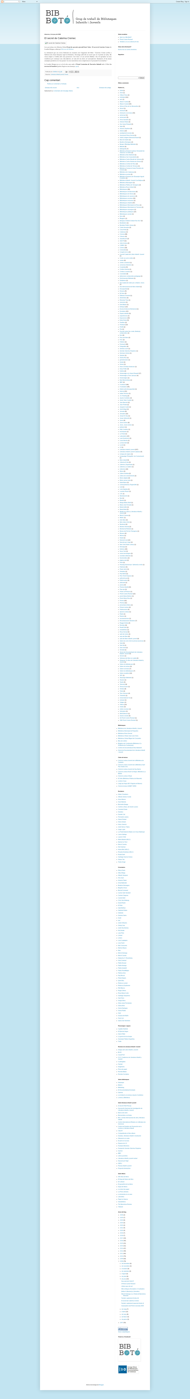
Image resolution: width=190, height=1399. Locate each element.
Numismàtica (124, 558)
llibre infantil (123, 460)
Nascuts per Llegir (125, 542)
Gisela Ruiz (123, 357)
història (122, 371)
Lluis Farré (121, 943)
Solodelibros (122, 1202)
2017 (121, 1238)
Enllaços (122, 307)
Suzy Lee (121, 1018)
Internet (122, 391)
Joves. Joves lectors (126, 425)
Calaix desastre (124, 227)
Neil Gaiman (122, 847)
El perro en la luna (123, 1141)
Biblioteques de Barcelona (128, 191)
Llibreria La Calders (126, 467)
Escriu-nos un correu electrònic (127, 49)
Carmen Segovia (123, 895)
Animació (122, 110)
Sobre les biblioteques (126, 671)
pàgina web (123, 560)
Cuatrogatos (121, 1061)
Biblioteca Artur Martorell (127, 155)
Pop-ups (122, 589)
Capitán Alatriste (123, 1029)
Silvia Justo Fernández (125, 1003)
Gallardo (120, 913)
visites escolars (124, 709)
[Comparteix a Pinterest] (78, 72)
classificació (123, 238)
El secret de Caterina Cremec (130, 1301)
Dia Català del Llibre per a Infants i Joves (132, 283)
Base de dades (124, 140)
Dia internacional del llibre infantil (130, 286)
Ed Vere (122, 293)
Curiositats (123, 274)
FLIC (121, 340)
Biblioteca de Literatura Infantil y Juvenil (130, 728)
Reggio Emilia (124, 623)
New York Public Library (127, 544)
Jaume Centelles (125, 398)
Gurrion (120, 1151)
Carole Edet (121, 898)
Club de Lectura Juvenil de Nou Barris (129, 769)
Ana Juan (121, 878)
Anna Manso (122, 799)
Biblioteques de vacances (127, 196)
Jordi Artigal (123, 409)
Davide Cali (121, 814)
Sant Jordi (123, 647)
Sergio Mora (121, 1000)
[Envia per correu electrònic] (70, 72)
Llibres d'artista (124, 473)
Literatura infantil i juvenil (57, 74)
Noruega (122, 547)
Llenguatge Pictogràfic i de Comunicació (132, 456)
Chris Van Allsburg (123, 900)
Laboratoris (123, 436)
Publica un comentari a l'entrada (56, 84)
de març (124, 1314)
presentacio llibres (125, 605)
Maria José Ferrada (125, 505)
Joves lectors (124, 422)
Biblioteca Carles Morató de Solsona (131, 159)
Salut (121, 643)
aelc (121, 99)
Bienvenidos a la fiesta (125, 1115)
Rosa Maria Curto (123, 993)
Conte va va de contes (126, 258)
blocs (121, 216)
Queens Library (124, 612)
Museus (122, 533)
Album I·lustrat (124, 102)
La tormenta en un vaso (125, 1194)
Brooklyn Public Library (127, 225)
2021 (121, 1228)
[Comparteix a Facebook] (76, 72)
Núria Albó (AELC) (123, 849)
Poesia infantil (124, 587)
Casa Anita (123, 229)
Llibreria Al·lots (124, 462)
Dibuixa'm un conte (124, 1138)
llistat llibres (123, 482)
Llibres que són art (126, 1286)
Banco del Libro (123, 1113)
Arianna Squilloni (125, 128)
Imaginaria (121, 1066)
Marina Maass (122, 948)
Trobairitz (122, 695)
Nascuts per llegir (123, 1161)
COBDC (122, 245)
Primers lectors (124, 607)
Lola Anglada (124, 489)
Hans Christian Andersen (127, 366)
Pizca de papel (122, 1069)
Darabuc (120, 812)
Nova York (123, 551)
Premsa (122, 603)
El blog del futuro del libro (125, 1179)
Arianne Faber (122, 880)
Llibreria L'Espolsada (126, 464)
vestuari (122, 700)
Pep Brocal (121, 975)
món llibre (123, 520)
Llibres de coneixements (127, 476)
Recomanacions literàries (127, 620)
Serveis (122, 656)
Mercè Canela (124, 515)
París (121, 562)
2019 (121, 1233)
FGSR (121, 327)
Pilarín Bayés (122, 978)
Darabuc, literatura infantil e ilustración (129, 1136)
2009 (121, 1258)
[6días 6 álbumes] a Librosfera (130, 1291)
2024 (121, 1220)
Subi (119, 1013)
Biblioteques (123, 189)
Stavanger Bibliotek (125, 677)
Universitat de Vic (125, 698)
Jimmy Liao (121, 925)
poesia (122, 585)
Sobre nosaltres (124, 673)
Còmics (122, 247)
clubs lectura (123, 243)
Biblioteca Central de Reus (128, 164)
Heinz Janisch (122, 824)
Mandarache (123, 496)
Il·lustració (123, 384)
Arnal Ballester (122, 883)
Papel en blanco (123, 1199)
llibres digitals (124, 478)
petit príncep (123, 578)
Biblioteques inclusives (126, 200)
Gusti (119, 918)
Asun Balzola (122, 802)
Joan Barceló (124, 402)
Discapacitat (123, 289)
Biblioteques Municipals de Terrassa (130, 207)
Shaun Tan (121, 859)
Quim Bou (121, 980)
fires (121, 335)
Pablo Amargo (122, 965)
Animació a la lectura (126, 113)
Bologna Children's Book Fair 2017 (130, 221)
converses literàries (125, 265)
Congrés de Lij (124, 252)
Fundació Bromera (123, 1146)
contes (122, 260)
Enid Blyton (123, 304)
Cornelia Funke (122, 809)
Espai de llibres (122, 1186)
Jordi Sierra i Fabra (124, 827)
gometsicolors (124, 360)
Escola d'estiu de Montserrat (128, 309)
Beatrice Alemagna (125, 142)
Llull (121, 487)
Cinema (122, 234)
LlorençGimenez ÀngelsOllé (128, 484)
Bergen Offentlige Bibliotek (128, 144)
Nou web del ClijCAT (127, 1281)
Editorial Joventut (125, 295)
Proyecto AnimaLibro (124, 1168)
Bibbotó (122, 146)
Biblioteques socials (126, 214)
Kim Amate (121, 930)
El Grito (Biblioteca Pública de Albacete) (130, 778)
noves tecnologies (125, 553)
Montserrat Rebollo (125, 529)
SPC (121, 675)
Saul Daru (121, 998)
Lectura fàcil (123, 443)
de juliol (124, 1276)
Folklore (122, 342)
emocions (123, 302)
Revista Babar (122, 1071)
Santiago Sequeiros (124, 995)
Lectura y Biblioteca (124, 1097)
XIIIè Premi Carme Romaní (128, 720)
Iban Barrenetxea (125, 380)
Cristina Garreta (124, 269)
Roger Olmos (122, 990)
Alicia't (122, 108)
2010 (121, 1256)
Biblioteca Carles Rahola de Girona (130, 161)
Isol (119, 920)
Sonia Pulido (122, 1010)
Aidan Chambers (123, 794)
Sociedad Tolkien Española (126, 1039)
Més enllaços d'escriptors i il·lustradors (132, 1289)
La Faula (122, 434)
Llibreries (122, 469)
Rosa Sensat (123, 632)
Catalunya (123, 232)
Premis (66, 74)
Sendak (122, 650)
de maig (124, 1309)
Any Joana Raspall (125, 124)
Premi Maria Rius (125, 598)
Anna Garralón (124, 119)
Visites (122, 707)
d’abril (124, 1311)
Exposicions (123, 318)
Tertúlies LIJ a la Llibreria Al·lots (129, 42)
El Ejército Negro (123, 1031)
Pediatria (122, 571)
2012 (121, 1251)
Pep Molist (123, 573)
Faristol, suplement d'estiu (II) (130, 1298)
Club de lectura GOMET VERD (127, 786)
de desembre (126, 1263)
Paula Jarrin (123, 569)
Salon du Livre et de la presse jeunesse (131, 641)
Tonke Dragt (121, 862)
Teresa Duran (124, 686)
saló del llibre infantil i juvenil (128, 638)
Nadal (121, 538)
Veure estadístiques (124, 1332)
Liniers (120, 938)
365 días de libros (123, 1176)
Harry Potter (123, 369)
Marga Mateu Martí (125, 502)
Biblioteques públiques (126, 212)
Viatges (122, 702)
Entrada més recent (51, 87)
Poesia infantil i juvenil (125, 1166)
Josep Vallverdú (124, 418)
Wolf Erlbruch (124, 713)
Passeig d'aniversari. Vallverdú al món (131, 564)
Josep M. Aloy (124, 416)
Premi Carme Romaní (126, 39)
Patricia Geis (122, 973)
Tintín (121, 691)
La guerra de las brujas (125, 1036)
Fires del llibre (124, 337)
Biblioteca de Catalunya (127, 172)
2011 (121, 1253)
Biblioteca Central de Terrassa (129, 166)
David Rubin (122, 903)
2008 (121, 90)
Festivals (122, 324)
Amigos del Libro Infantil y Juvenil (128, 1050)
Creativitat (123, 267)
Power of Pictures (125, 591)
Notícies (122, 549)
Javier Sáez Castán (125, 400)
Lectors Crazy (122, 781)
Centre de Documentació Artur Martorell (130, 748)
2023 (121, 1223)
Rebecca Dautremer (124, 985)
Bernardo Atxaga (123, 804)
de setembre (125, 1271)
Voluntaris (123, 711)
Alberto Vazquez (123, 875)
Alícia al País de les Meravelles (129, 106)
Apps (121, 126)
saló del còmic (124, 634)
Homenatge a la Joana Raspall (129, 373)
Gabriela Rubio (122, 910)
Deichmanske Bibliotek (126, 278)
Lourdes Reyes (124, 491)
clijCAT (122, 241)
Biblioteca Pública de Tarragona (129, 185)
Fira (121, 329)
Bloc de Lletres (122, 741)
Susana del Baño (123, 1015)
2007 (121, 1322)
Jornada (122, 411)
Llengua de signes (125, 454)
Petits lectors (123, 580)
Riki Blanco (121, 988)
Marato (122, 500)
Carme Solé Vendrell (124, 893)
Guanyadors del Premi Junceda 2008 (132, 1306)
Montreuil (122, 524)
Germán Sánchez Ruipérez (128, 351)
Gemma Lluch (124, 348)
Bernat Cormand (123, 890)
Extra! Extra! (123, 320)
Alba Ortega (121, 873)
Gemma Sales (122, 915)
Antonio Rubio (124, 122)
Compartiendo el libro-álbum (126, 1133)
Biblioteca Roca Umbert (127, 187)
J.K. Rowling (123, 396)
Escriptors (123, 311)
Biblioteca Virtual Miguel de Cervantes (129, 738)
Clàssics (122, 236)
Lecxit (121, 445)
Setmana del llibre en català (128, 658)
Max (119, 950)
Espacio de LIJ (122, 1143)
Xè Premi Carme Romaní (127, 718)
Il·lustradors (123, 387)
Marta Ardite (123, 507)
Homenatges (123, 378)
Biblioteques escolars (126, 198)
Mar (121, 498)
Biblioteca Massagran (126, 182)
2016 (121, 93)
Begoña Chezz (122, 888)
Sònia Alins (121, 1005)
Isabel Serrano (124, 393)
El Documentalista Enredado (126, 1090)
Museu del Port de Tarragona (128, 531)
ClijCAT (120, 1131)
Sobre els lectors (125, 666)
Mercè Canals (122, 955)
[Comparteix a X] (74, 72)
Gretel (121, 362)
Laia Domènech (124, 438)
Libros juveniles (123, 1156)
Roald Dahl (123, 627)
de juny (124, 1279)
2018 (121, 1235)
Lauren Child (122, 837)
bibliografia (123, 149)
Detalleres (123, 280)
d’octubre (125, 1268)
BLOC (120, 1052)
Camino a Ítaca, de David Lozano (128, 807)
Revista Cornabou (123, 1074)
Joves (121, 420)
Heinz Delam (122, 822)
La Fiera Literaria (123, 1192)
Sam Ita (122, 645)
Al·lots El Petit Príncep (124, 1106)
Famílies (122, 322)
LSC (121, 493)
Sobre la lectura (124, 669)
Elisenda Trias (124, 300)
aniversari (123, 115)
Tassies (122, 680)
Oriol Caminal (122, 960)
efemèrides (123, 298)
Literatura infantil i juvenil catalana (130, 451)
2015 (121, 1243)
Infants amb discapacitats (127, 389)
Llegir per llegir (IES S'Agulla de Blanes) (130, 783)
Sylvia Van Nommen (124, 1020)
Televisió (122, 684)
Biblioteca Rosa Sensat (125, 733)
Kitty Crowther (124, 429)
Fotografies (123, 346)
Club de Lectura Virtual (125, 776)
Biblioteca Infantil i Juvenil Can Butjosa (131, 180)
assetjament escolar (126, 133)
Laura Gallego (122, 834)
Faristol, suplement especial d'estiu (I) (132, 1303)
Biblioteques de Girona (126, 194)
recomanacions (124, 618)
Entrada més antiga (105, 87)
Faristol (120, 1064)
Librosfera (121, 1196)
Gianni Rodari (122, 819)
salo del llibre (124, 636)
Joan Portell (123, 404)
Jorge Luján (121, 829)
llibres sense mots (125, 480)
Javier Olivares (122, 923)
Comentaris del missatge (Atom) (63, 91)
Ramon (122, 616)
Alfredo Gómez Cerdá (124, 797)
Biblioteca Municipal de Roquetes (128, 731)
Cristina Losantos (125, 271)
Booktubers (123, 223)
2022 (121, 1225)
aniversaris (123, 117)
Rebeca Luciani (123, 983)
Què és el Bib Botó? (126, 37)
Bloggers (122, 218)
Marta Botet (123, 509)
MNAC (122, 517)
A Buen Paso (123, 95)
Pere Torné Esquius (126, 576)
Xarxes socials (124, 716)
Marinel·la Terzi (122, 842)
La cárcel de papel (123, 1189)
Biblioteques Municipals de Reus (129, 205)
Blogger (101, 1385)
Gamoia (120, 1092)
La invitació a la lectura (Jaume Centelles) (130, 1095)
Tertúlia (122, 689)
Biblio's (120, 1085)
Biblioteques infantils (126, 203)
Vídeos (122, 704)
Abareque (121, 1082)
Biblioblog (121, 1087)
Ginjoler (122, 355)
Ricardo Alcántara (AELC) (125, 852)
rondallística (123, 629)
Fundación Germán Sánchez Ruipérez (129, 1148)
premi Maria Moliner (126, 596)
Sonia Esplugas (123, 1008)
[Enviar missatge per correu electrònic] (66, 71)
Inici (78, 87)
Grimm (122, 364)
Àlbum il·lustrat (124, 104)
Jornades (122, 413)
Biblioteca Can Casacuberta (128, 157)
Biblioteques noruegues (127, 209)
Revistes (122, 625)
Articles (122, 131)
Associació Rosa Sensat (127, 135)
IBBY (121, 382)
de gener (124, 1319)
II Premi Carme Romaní (128, 1284)
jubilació (122, 427)
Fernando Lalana (123, 817)
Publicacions (123, 609)
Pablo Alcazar (122, 963)
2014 (121, 1246)
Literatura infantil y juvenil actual (127, 1158)
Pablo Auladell (122, 968)
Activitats (122, 97)
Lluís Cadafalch (122, 940)
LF (120, 447)
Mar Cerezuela (122, 945)
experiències (123, 316)
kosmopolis (123, 431)
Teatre (121, 682)
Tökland (120, 1207)
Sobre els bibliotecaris (126, 664)
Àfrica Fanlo (121, 870)
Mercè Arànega (122, 953)
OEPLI (120, 1163)
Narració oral (124, 540)
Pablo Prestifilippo (123, 970)
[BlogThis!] (72, 72)
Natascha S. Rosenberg (125, 958)
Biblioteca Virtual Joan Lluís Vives (128, 736)
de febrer (124, 1317)
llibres (121, 471)
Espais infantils (124, 313)
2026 (121, 1215)
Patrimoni (122, 567)
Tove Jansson (124, 693)
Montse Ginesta (124, 526)
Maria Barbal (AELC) (124, 839)
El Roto (120, 905)
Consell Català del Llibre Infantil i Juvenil (132, 254)
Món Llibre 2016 (125, 522)
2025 (121, 1217)
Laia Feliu (121, 933)
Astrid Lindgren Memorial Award (129, 137)
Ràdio (121, 614)
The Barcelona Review (125, 1204)
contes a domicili (125, 262)
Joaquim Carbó (124, 407)
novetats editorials (125, 556)
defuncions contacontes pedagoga (130, 276)
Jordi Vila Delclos (123, 928)
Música (122, 535)
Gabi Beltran (122, 908)
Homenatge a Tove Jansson (128, 375)
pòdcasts (122, 582)
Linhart (120, 935)
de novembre (126, 1266)
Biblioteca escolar (125, 174)
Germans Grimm (125, 353)
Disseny (122, 291)
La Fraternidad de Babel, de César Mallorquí (131, 832)
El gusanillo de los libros (125, 1184)
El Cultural (121, 1182)
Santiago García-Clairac (125, 857)
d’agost (124, 1274)
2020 (121, 1230)
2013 (121, 1248)
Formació (122, 344)
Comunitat (123, 250)
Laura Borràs (124, 440)
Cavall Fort (121, 1055)
